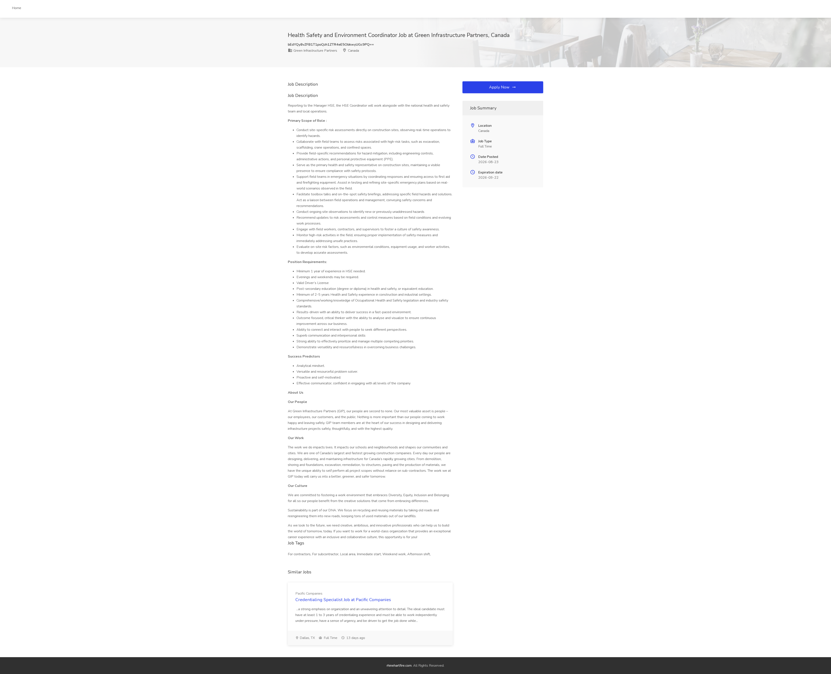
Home (16, 8)
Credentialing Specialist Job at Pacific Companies (343, 600)
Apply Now (500, 87)
